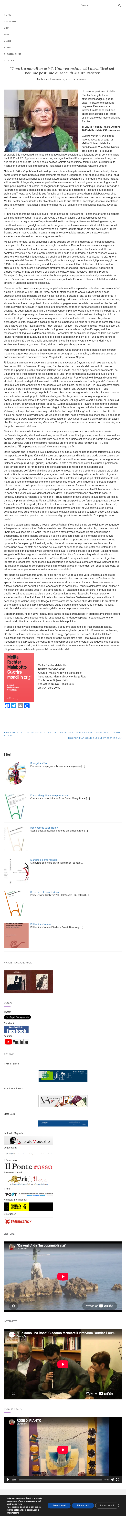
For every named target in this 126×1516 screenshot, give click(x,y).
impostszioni (13, 1512)
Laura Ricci (80, 79)
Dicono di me (12, 54)
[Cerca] (119, 5)
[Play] (8, 1479)
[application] (63, 1450)
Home (7, 15)
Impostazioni (107, 1505)
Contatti (10, 60)
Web (7, 34)
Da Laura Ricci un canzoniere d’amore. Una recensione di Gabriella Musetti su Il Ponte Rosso (62, 733)
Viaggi (8, 41)
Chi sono (10, 21)
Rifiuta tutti (83, 1505)
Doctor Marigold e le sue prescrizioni (94, 738)
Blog (7, 47)
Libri (7, 28)
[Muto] (112, 1479)
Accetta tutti (59, 1505)
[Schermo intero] (117, 1479)
